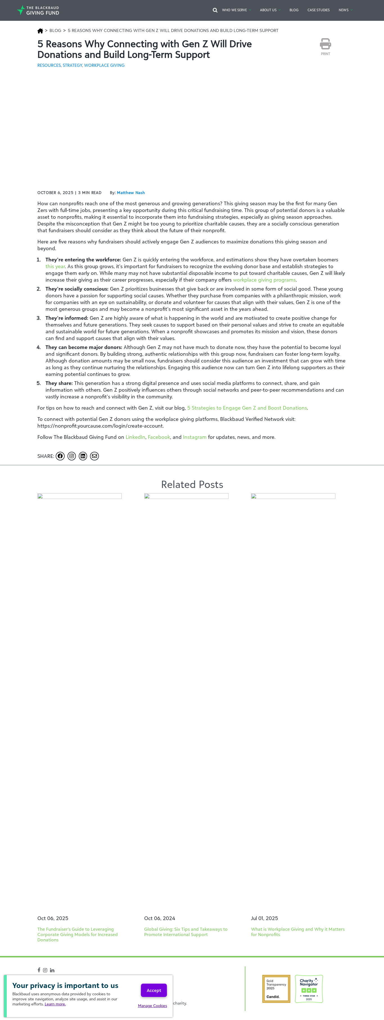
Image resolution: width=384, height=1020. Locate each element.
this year (55, 266)
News (343, 10)
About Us (268, 10)
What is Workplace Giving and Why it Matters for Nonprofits (298, 931)
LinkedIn (135, 437)
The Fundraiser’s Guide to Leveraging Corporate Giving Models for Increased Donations (77, 934)
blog (55, 30)
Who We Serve (234, 10)
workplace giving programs (264, 280)
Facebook (159, 437)
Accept (154, 990)
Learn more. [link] (55, 1003)
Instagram (195, 437)
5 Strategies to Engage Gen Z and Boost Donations (247, 408)
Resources (49, 65)
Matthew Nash (131, 192)
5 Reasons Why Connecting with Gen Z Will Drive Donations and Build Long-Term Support (173, 30)
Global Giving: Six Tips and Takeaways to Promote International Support (186, 931)
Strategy (72, 65)
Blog (294, 10)
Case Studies (319, 10)
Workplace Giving (104, 65)
